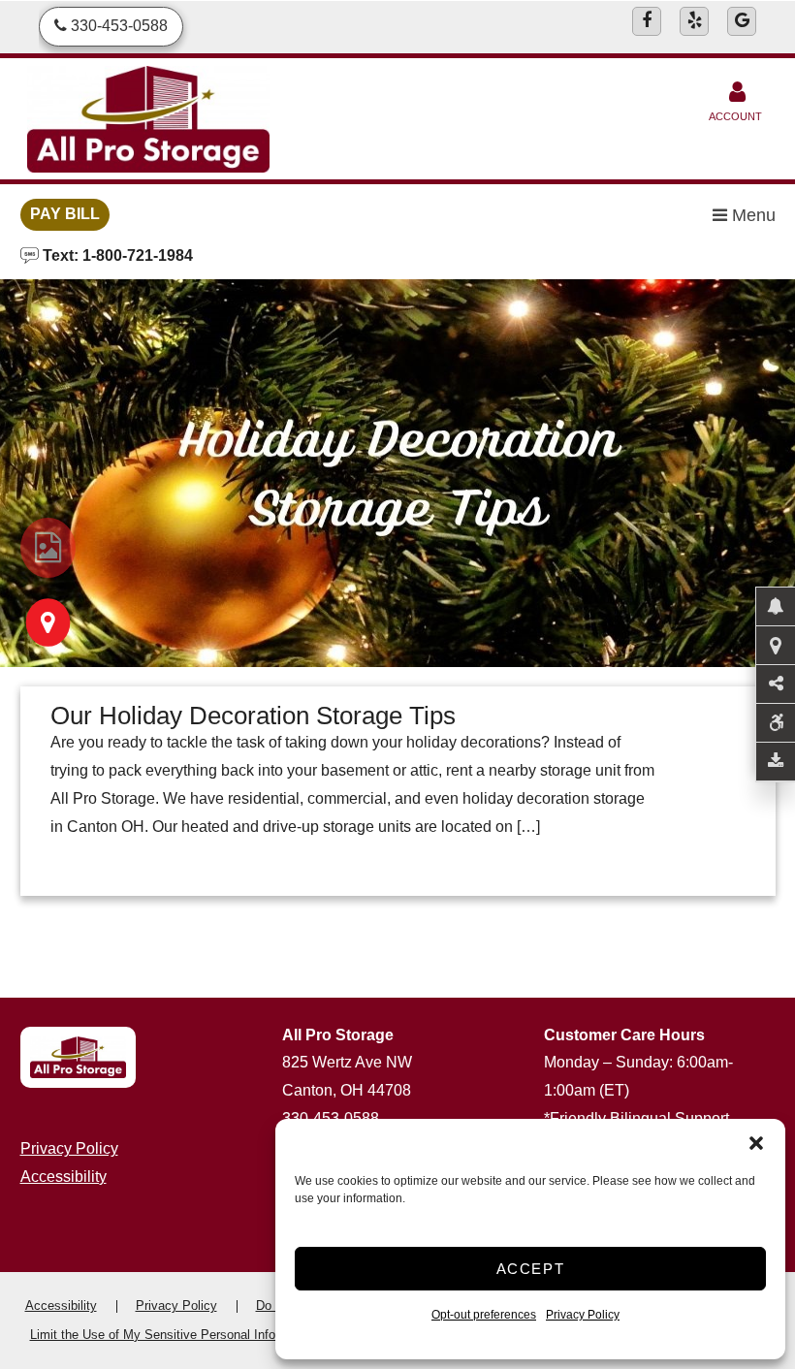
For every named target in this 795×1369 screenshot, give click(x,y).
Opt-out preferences (483, 1314)
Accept (530, 1268)
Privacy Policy (583, 1314)
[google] (741, 21)
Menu (751, 215)
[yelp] (694, 21)
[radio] (48, 548)
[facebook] (646, 21)
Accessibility (63, 1176)
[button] (756, 1143)
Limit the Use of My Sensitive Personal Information (173, 1334)
